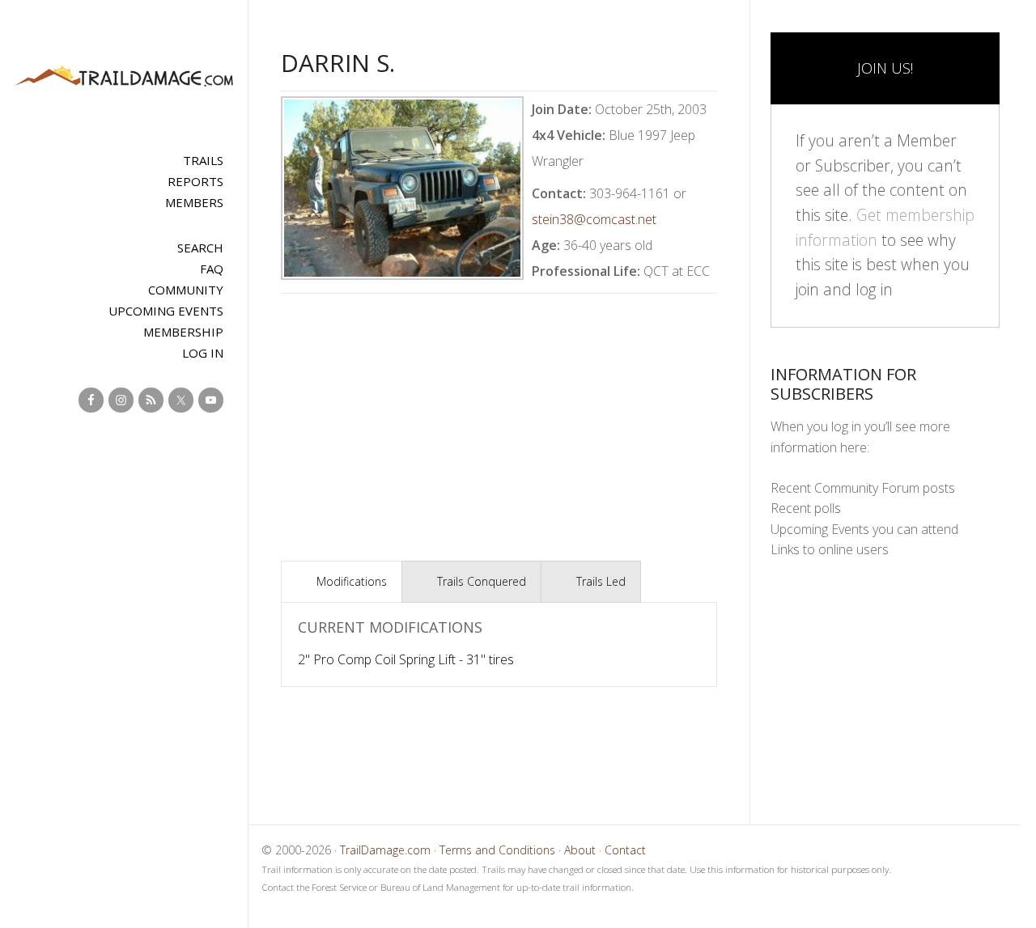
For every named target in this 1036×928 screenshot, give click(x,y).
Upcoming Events (165, 311)
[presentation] (341, 582)
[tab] (341, 582)
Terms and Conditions (497, 850)
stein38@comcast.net (594, 219)
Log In (202, 353)
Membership (183, 332)
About (580, 850)
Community (185, 290)
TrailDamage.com (124, 77)
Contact (625, 850)
